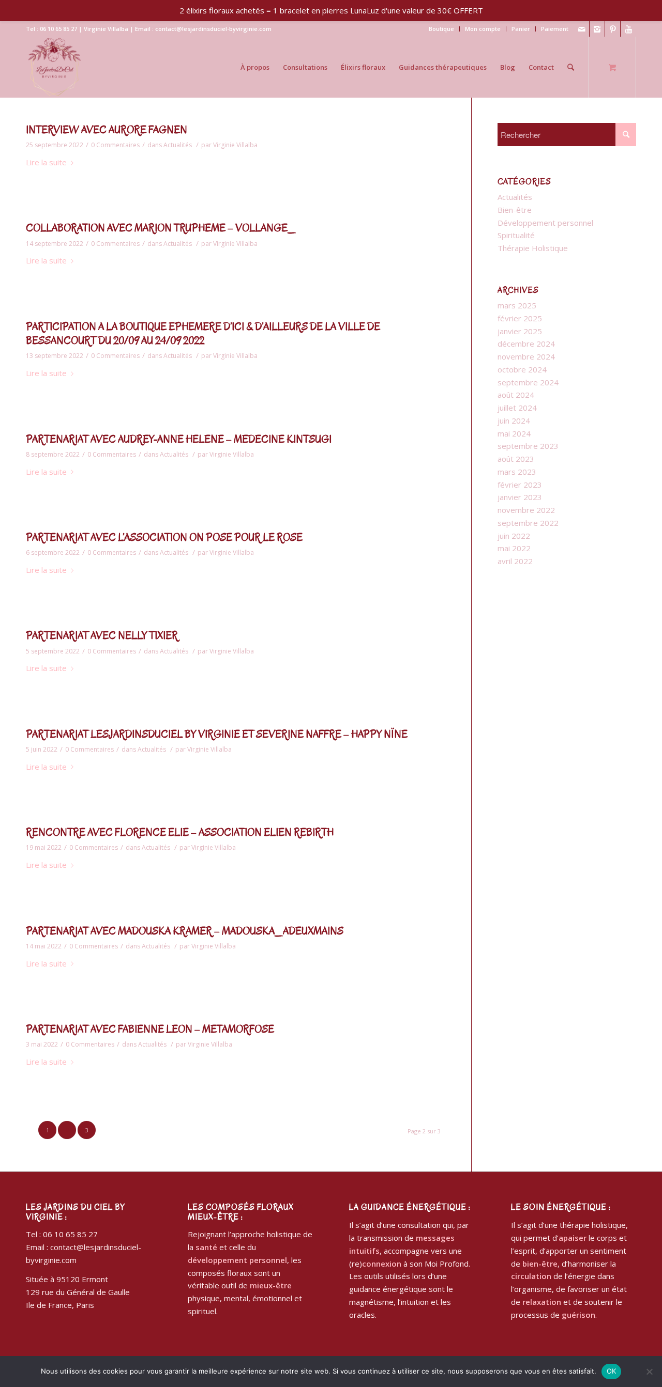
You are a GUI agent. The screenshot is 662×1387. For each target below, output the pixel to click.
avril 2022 (515, 561)
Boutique (441, 29)
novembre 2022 (526, 510)
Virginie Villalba (235, 145)
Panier (520, 29)
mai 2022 (514, 548)
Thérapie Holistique (533, 248)
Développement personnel (545, 222)
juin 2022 (514, 536)
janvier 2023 (520, 497)
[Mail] (581, 29)
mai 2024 (514, 433)
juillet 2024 (517, 407)
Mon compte (483, 29)
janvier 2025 (520, 331)
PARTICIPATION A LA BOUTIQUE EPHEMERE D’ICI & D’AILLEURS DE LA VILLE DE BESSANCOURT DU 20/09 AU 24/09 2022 (203, 334)
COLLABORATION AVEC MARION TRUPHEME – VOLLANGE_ (161, 228)
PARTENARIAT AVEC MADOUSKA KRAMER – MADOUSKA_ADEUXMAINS (184, 931)
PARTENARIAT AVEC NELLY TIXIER (102, 636)
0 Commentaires (115, 145)
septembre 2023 (528, 446)
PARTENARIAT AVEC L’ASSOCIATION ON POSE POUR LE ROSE (164, 537)
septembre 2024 (528, 382)
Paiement (554, 29)
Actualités (177, 145)
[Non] (649, 1371)
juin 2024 (514, 420)
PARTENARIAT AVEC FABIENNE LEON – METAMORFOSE (150, 1029)
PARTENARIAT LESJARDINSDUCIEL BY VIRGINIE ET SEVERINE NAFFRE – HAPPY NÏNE (217, 734)
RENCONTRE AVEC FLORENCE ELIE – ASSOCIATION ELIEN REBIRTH (180, 832)
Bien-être (515, 210)
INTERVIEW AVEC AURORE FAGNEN (106, 130)
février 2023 (520, 484)
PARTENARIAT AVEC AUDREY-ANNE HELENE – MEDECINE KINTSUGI (179, 439)
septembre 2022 (528, 523)
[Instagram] (597, 29)
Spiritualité (516, 235)
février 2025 (520, 318)
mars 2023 (517, 471)
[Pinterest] (612, 29)
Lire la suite (46, 162)
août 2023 (516, 459)
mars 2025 (517, 305)
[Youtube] (628, 29)
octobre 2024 (522, 369)
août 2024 (516, 394)
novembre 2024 (526, 356)
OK (611, 1371)
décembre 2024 (526, 343)
